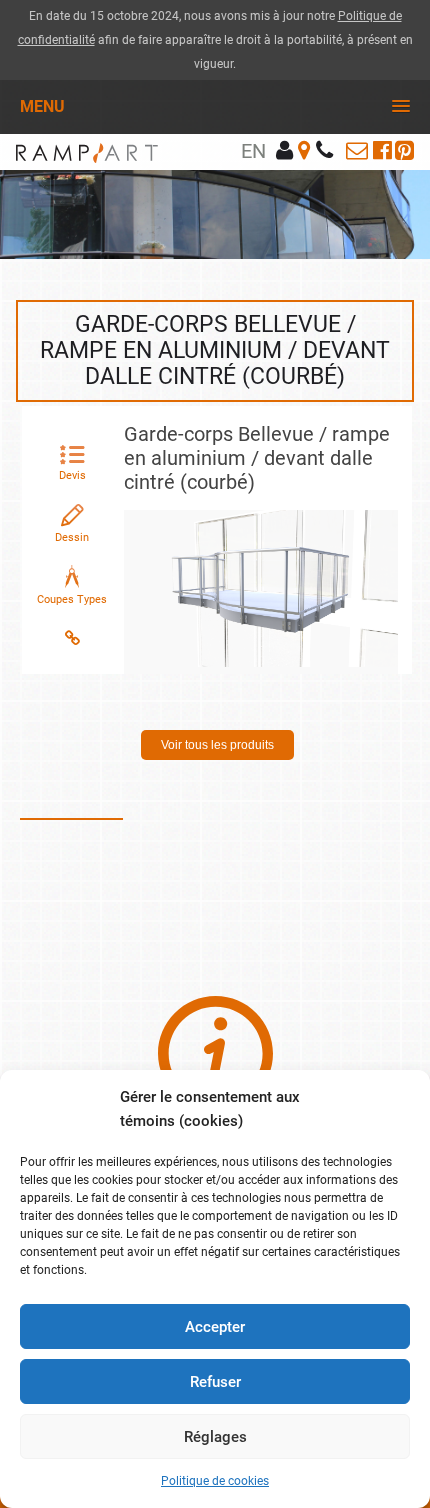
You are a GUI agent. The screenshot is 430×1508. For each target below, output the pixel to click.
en (253, 151)
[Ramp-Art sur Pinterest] (404, 150)
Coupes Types (72, 599)
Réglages (215, 1437)
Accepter (215, 1327)
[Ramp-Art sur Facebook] (382, 150)
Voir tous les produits (217, 745)
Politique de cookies (215, 1481)
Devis (72, 475)
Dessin (72, 537)
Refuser (215, 1382)
